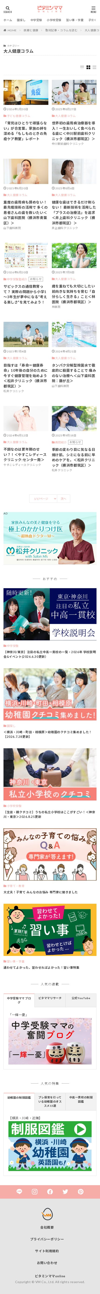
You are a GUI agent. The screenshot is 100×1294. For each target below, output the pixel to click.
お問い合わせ (47, 1263)
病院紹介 (61, 442)
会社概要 (47, 1227)
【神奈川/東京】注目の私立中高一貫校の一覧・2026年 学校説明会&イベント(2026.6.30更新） (49, 654)
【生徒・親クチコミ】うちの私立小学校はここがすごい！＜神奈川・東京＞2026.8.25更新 (49, 814)
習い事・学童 (75, 20)
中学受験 (36, 20)
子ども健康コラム (18, 116)
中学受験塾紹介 (17, 279)
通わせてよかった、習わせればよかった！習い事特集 (41, 967)
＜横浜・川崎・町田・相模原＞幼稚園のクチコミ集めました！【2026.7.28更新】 (47, 734)
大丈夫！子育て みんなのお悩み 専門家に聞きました (40, 892)
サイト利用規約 (47, 1251)
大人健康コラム (65, 116)
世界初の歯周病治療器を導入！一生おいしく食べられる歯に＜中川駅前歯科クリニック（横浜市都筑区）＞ (73, 131)
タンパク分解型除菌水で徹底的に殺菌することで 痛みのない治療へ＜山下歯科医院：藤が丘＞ (74, 373)
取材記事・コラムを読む (61, 30)
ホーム (7, 20)
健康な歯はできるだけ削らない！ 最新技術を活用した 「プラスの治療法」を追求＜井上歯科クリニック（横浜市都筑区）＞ (74, 212)
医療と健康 (31, 30)
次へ (64, 498)
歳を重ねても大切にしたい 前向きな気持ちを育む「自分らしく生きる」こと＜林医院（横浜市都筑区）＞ (73, 294)
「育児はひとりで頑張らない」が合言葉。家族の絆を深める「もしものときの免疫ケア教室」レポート (25, 131)
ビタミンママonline (50, 1276)
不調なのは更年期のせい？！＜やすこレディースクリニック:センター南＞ (25, 454)
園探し (21, 20)
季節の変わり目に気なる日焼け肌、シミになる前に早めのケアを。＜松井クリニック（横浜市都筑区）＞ (73, 457)
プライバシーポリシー (47, 1239)
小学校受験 (54, 20)
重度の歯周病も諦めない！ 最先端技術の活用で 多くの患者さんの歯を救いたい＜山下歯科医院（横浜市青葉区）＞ (25, 212)
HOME (12, 30)
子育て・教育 (15, 886)
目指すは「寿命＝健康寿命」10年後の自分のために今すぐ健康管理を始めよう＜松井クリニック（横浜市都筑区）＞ (25, 375)
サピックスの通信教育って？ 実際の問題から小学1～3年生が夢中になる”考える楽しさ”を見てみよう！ (25, 294)
